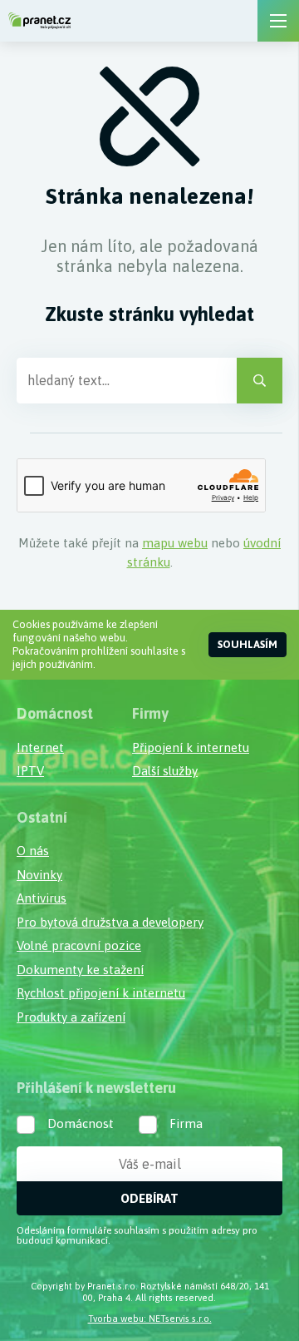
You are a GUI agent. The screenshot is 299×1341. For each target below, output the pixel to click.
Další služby (165, 771)
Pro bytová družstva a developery (110, 922)
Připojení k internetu (190, 747)
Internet (40, 747)
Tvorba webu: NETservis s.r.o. (150, 1318)
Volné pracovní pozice (79, 945)
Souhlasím (247, 644)
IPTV (30, 771)
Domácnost (80, 1123)
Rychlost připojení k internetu (101, 993)
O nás (33, 851)
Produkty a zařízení (71, 1017)
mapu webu (175, 543)
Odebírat (149, 1198)
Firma (186, 1123)
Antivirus (41, 898)
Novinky (39, 875)
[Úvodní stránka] (39, 20)
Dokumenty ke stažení (80, 969)
